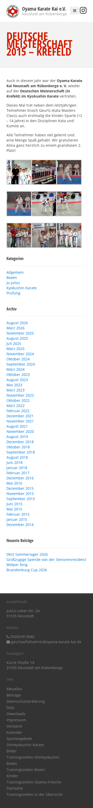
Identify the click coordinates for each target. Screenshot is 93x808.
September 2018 (20, 452)
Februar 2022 (17, 410)
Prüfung (13, 293)
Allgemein (15, 272)
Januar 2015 (16, 519)
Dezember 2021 (20, 415)
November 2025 (20, 333)
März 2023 (15, 390)
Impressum (16, 719)
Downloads (16, 713)
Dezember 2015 (20, 488)
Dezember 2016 (20, 478)
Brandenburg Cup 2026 (26, 569)
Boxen (11, 277)
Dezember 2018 (20, 441)
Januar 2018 (16, 467)
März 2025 (15, 348)
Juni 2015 (14, 503)
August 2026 (17, 322)
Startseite (14, 788)
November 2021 (20, 421)
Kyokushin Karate (21, 287)
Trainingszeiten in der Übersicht (34, 794)
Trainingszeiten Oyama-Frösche (33, 782)
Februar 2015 (17, 514)
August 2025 (17, 338)
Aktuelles (14, 688)
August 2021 (17, 426)
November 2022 (20, 395)
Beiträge (13, 695)
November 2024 (20, 353)
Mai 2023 (14, 384)
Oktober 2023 (18, 374)
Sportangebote (19, 738)
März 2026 (15, 327)
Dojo (10, 707)
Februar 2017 (17, 472)
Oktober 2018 (18, 446)
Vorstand (14, 726)
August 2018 (17, 457)
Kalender (14, 732)
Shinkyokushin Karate (25, 744)
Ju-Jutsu (13, 282)
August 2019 (17, 436)
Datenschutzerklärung (25, 701)
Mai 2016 (14, 483)
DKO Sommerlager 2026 (27, 554)
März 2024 (15, 369)
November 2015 (20, 493)
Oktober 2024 (18, 359)
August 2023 (17, 379)
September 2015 (20, 498)
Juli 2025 (13, 343)
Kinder (12, 775)
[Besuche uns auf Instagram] (83, 12)
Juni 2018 (14, 462)
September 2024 (20, 364)
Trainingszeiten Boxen (25, 769)
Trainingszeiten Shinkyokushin (32, 757)
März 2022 (15, 405)
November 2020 (20, 431)
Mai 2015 (14, 509)
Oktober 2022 (18, 400)
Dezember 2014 (20, 524)
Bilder (11, 750)
